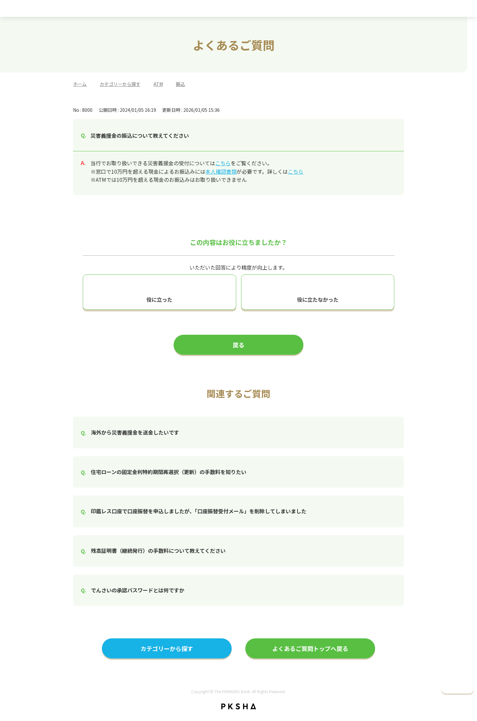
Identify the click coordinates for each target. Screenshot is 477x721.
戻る (238, 345)
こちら (223, 163)
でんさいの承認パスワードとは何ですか (137, 590)
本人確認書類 (221, 171)
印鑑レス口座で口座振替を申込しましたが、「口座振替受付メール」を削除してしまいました (198, 511)
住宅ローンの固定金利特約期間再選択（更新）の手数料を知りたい (168, 472)
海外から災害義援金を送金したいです (135, 432)
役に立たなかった (317, 299)
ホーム (80, 84)
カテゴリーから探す (120, 84)
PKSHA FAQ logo (238, 706)
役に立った (159, 299)
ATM (158, 84)
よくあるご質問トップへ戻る (310, 648)
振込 (180, 84)
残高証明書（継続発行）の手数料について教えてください (158, 550)
